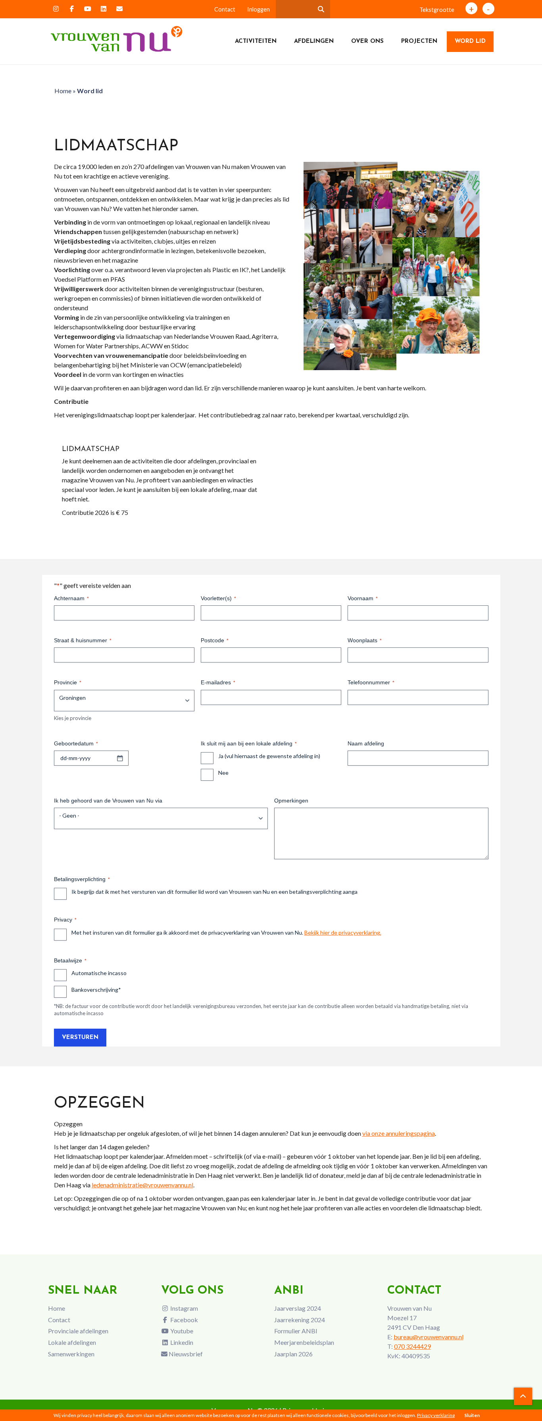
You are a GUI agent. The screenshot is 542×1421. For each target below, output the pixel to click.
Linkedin (181, 1342)
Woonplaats (365, 640)
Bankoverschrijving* (96, 989)
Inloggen (258, 9)
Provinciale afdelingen (78, 1331)
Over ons (367, 41)
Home (62, 90)
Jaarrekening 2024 (299, 1319)
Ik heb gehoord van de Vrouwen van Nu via (108, 800)
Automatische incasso (99, 973)
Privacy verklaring (436, 1415)
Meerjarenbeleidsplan (304, 1342)
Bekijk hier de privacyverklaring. (342, 932)
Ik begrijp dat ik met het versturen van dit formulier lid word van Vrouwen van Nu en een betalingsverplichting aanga (214, 891)
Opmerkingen (291, 800)
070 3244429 (412, 1346)
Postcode (215, 640)
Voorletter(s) (218, 598)
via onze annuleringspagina (398, 1133)
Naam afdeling (366, 743)
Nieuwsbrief (185, 1354)
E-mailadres (218, 682)
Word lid (470, 41)
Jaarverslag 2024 (297, 1308)
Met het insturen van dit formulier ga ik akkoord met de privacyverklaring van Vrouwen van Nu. (226, 932)
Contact (224, 9)
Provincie (67, 682)
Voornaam (363, 598)
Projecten (419, 41)
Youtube (181, 1331)
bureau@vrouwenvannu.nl (428, 1336)
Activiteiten (256, 41)
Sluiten (472, 1415)
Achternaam (71, 598)
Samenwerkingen (71, 1354)
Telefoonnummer (371, 682)
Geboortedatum (76, 743)
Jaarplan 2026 (293, 1354)
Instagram (183, 1308)
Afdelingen (314, 41)
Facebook (183, 1319)
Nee (223, 772)
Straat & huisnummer (82, 640)
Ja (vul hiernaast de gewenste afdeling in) (269, 756)
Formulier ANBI (295, 1331)
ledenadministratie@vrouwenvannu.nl (142, 1185)
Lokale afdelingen (72, 1342)
